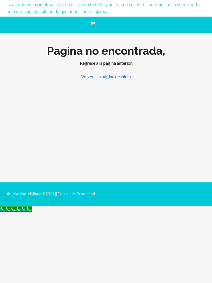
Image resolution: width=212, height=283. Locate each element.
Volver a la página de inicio (106, 76)
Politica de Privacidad (76, 194)
